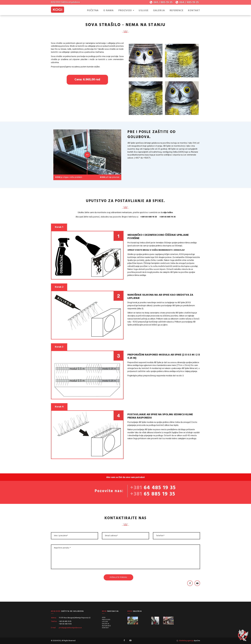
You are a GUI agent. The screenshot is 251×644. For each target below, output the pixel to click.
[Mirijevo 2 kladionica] (168, 621)
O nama (108, 10)
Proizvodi (106, 620)
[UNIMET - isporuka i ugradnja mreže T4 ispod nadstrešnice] (192, 621)
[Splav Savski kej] (132, 621)
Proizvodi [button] (125, 10)
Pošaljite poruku (118, 577)
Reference (176, 10)
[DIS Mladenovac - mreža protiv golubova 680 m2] (144, 621)
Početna (93, 10)
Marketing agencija (186, 640)
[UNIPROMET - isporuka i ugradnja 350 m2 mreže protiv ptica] (180, 621)
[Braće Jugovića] (156, 621)
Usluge (144, 10)
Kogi (104, 617)
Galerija (159, 10)
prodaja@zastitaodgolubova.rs (70, 627)
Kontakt (194, 10)
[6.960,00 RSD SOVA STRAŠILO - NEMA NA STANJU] (145, 61)
